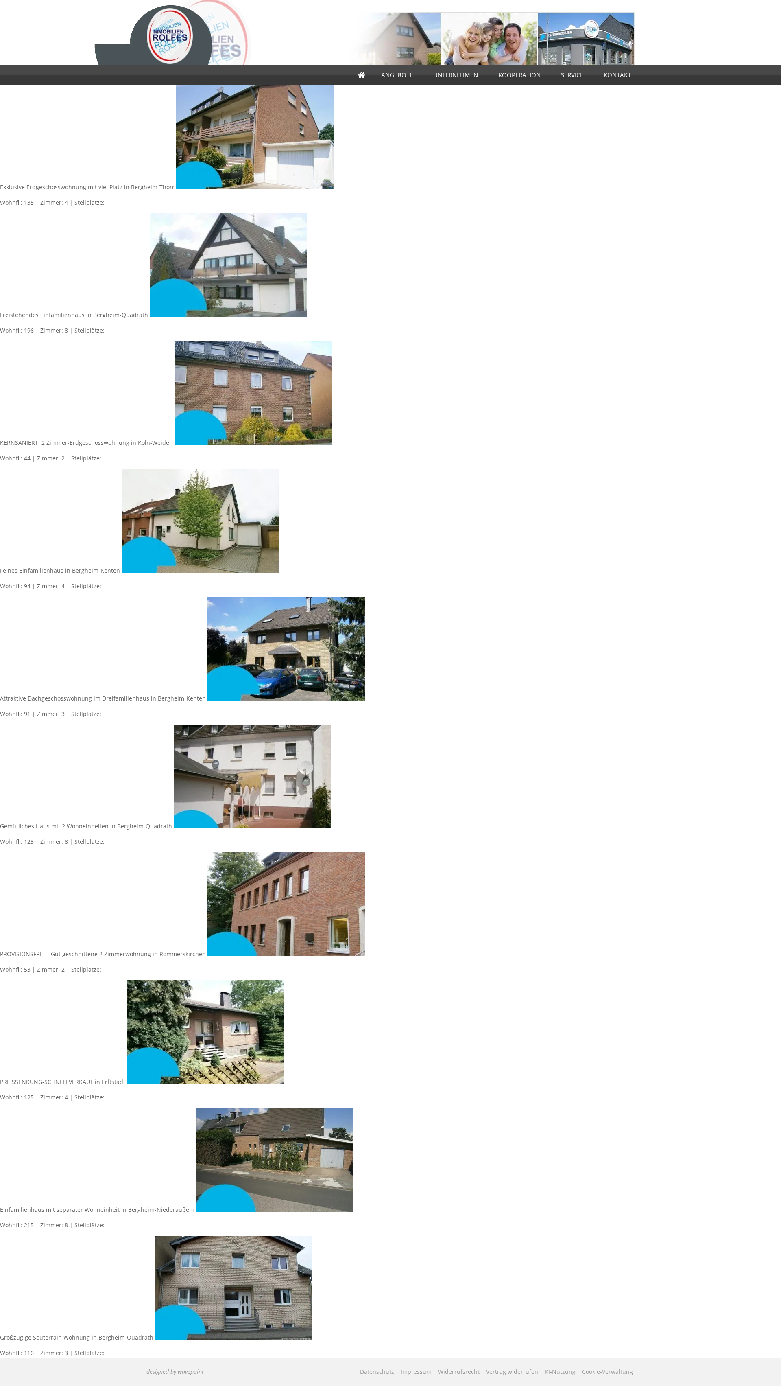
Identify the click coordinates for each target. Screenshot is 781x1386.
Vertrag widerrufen (512, 1371)
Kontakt (617, 75)
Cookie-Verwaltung (607, 1371)
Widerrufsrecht (459, 1371)
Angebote (397, 75)
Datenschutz (377, 1371)
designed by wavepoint (175, 1371)
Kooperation (519, 75)
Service (572, 75)
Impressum (416, 1371)
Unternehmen (455, 75)
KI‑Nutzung (560, 1371)
